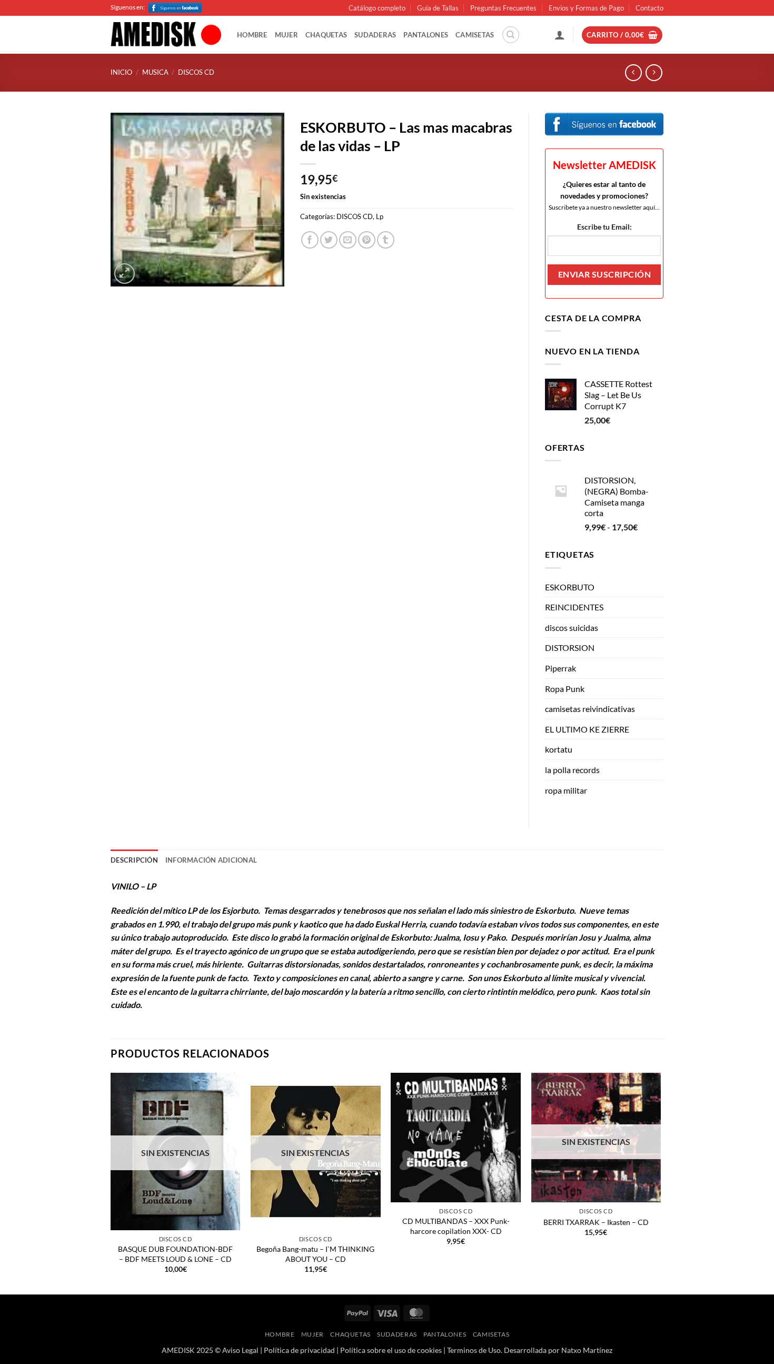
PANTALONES (425, 35)
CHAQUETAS (326, 35)
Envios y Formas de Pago (586, 8)
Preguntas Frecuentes (503, 8)
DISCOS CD (196, 72)
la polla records (572, 770)
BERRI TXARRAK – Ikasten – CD (596, 1222)
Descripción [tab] (134, 860)
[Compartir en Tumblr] (385, 240)
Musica (155, 72)
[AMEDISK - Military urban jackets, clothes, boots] (166, 35)
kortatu (558, 749)
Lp (379, 216)
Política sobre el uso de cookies (391, 1350)
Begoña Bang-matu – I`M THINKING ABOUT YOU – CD (315, 1253)
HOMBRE (252, 35)
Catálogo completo (377, 8)
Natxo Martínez (586, 1350)
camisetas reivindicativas (590, 709)
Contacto (649, 8)
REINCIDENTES (574, 607)
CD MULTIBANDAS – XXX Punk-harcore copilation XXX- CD (456, 1226)
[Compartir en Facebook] (310, 240)
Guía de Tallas (438, 8)
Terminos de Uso (474, 1350)
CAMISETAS (474, 35)
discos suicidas (571, 627)
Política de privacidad (299, 1350)
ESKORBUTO (569, 587)
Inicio (121, 72)
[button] (559, 34)
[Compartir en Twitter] (329, 240)
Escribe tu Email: (604, 226)
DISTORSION (569, 648)
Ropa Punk (564, 689)
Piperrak (560, 668)
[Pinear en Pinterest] (366, 240)
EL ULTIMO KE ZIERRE (587, 729)
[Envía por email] (347, 240)
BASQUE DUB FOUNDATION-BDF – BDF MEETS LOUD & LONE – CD (175, 1253)
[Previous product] (654, 72)
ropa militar (566, 790)
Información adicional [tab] (211, 860)
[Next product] (633, 72)
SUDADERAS (375, 35)
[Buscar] (510, 34)
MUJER (286, 35)
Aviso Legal (240, 1350)
